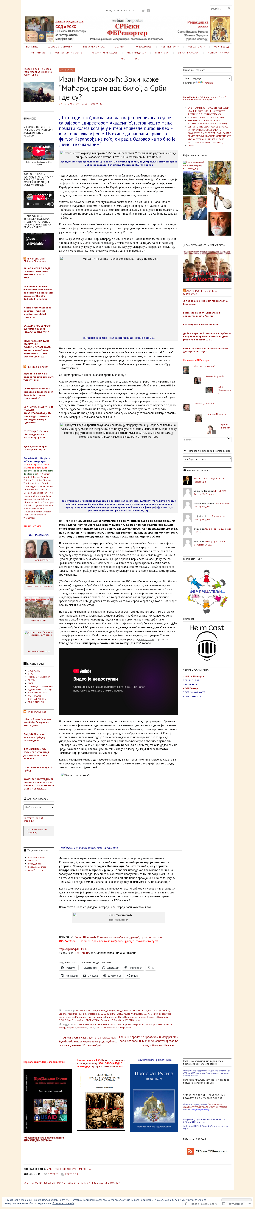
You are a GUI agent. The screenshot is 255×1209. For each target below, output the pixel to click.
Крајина (119, 46)
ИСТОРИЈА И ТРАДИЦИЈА (40, 686)
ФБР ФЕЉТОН (168, 46)
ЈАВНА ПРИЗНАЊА (188, 52)
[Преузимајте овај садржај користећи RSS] (25, 258)
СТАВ (30, 673)
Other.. (191, 145)
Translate (208, 82)
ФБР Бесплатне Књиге (68, 52)
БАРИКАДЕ (102, 1010)
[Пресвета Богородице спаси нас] (220, 173)
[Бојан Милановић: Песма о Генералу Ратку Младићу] (195, 165)
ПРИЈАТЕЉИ (161, 52)
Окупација (162, 1017)
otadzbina (82, 1027)
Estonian (42, 486)
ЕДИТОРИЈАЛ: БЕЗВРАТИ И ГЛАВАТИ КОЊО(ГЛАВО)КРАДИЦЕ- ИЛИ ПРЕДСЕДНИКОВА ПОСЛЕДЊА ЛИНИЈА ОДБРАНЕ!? (38, 414)
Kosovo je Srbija (136, 1024)
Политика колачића (63, 1203)
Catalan (44, 477)
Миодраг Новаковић (204, 366)
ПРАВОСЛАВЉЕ (142, 46)
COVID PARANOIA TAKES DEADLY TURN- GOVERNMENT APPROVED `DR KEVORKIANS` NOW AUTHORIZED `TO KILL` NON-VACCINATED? (37, 348)
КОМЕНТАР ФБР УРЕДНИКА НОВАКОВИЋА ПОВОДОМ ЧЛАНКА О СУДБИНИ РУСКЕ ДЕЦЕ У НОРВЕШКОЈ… (39, 784)
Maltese (38, 502)
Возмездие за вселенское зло (201, 324)
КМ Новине (82, 953)
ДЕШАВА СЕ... (138, 1010)
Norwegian (48, 502)
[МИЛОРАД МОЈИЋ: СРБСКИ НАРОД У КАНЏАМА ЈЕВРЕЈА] (195, 208)
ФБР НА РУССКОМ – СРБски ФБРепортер (200, 293)
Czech (38, 483)
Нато (120, 1017)
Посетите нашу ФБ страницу (34, 819)
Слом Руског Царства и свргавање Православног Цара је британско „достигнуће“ (38, 393)
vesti (128, 1027)
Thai (26, 514)
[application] (39, 199)
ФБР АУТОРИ (195, 46)
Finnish (27, 489)
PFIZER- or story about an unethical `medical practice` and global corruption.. (38, 312)
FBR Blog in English (37, 366)
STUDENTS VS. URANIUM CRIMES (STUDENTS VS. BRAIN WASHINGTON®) (207, 122)
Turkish (32, 514)
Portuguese (36, 505)
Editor (197, 478)
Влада (120, 1010)
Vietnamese (29, 517)
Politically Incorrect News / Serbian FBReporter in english (204, 98)
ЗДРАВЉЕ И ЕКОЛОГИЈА (40, 689)
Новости (151, 1017)
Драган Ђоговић (225, 426)
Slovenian (29, 511)
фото (138, 1020)
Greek (35, 492)
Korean (37, 498)
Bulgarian (35, 477)
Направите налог (37, 857)
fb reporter (83, 1024)
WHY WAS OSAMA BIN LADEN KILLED (206, 117)
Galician (43, 489)
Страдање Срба (109, 1020)
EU (75, 1024)
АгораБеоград (190, 97)
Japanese (28, 498)
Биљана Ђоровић (215, 376)
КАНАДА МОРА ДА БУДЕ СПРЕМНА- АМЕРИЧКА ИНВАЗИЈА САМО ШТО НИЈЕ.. (37, 273)
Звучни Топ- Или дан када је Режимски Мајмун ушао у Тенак (39, 376)
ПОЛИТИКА (65, 1020)
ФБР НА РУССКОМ (37, 699)
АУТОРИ (92, 1010)
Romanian (48, 505)
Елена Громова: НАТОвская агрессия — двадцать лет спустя (205, 350)
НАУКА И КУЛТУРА (37, 692)
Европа (62, 1013)
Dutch (26, 486)
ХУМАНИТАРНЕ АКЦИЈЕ (104, 52)
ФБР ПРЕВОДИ (42, 560)
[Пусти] (28, 204)
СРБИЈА (95, 1020)
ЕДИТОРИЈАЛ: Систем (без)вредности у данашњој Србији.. (36, 434)
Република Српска (93, 46)
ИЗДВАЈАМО (34, 670)
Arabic (27, 477)
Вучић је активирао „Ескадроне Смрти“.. (35, 448)
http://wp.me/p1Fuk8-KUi (74, 949)
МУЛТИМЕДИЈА (135, 52)
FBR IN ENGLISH (36, 702)
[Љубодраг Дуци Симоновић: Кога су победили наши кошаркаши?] (220, 224)
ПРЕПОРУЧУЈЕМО (36, 712)
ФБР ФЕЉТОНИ (39, 620)
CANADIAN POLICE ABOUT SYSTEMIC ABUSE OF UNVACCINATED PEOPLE (38, 329)
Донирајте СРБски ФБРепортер (212, 1106)
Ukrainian (41, 514)
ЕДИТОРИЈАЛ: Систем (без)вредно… (210, 492)
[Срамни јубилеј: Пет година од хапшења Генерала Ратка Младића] (195, 183)
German (28, 492)
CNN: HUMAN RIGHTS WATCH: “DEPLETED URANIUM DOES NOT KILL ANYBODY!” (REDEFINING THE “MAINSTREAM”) (208, 111)
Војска (127, 1010)
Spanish (38, 511)
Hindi (50, 492)
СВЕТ (30, 683)
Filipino (50, 486)
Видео (112, 1010)
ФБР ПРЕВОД (221, 46)
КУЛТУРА (128, 1013)
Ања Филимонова (224, 389)
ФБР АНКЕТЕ (38, 52)
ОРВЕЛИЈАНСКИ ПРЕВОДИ (39, 586)
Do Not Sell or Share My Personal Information (88, 1182)
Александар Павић (204, 403)
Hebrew (43, 492)
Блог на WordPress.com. (40, 1182)
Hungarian (29, 495)
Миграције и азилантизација (89, 1017)
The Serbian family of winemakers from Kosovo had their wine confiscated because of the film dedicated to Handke (39, 292)
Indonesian (40, 495)
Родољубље (78, 1020)
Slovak (43, 508)
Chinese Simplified (33, 480)
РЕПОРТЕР (69, 103)
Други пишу (164, 1010)
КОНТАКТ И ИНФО (218, 52)
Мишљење (111, 1017)
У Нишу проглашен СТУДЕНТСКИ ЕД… (209, 543)
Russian (27, 508)
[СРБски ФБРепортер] (127, 29)
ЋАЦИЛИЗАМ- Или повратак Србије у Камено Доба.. (34, 737)
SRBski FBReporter (105, 1027)
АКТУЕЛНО (66, 69)
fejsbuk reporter (98, 1024)
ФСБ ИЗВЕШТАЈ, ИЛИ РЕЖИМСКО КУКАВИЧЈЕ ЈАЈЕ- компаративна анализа (36, 754)
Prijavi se (32, 860)
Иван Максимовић (77, 1013)
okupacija (71, 1027)
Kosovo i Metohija (117, 1024)
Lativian (45, 498)
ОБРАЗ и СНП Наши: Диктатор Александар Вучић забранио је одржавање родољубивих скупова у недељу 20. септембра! (88, 1041)
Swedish (47, 511)
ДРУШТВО (151, 1010)
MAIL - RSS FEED (126, 1020)
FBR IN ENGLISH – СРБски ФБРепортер (35, 260)
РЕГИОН (32, 680)
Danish (45, 483)
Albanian (46, 473)
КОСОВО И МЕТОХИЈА (59, 46)
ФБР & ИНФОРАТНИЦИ (39, 651)
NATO (159, 1024)
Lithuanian (29, 502)
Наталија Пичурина (216, 414)
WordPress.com (36, 870)
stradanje (120, 1027)
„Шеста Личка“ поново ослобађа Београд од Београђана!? (37, 722)
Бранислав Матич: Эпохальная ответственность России (201, 314)
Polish (27, 505)
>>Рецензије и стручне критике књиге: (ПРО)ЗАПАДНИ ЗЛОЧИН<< (44, 1139)
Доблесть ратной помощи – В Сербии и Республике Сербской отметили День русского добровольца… (207, 336)
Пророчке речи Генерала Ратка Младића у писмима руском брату (38, 71)
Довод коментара (37, 866)
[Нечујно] (49, 204)
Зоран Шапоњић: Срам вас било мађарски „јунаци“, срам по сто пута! (119, 937)
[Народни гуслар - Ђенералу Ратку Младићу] (220, 198)
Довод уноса (34, 863)
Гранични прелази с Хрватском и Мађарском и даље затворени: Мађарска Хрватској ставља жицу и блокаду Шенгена (148, 1041)
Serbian (35, 508)
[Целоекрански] (52, 204)
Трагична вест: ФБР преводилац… (212, 505)
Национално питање (135, 1017)
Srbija (91, 1027)
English (33, 486)
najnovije (150, 1024)
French (34, 489)
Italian (49, 495)
